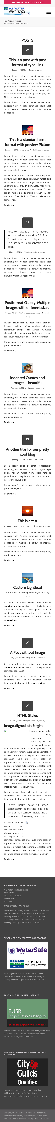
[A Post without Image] (27, 643)
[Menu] (47, 12)
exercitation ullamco (14, 606)
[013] (27, 511)
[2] (27, 130)
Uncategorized (30, 252)
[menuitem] (47, 12)
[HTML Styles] (27, 706)
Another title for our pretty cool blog (27, 452)
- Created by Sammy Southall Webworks (33, 1118)
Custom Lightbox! (27, 587)
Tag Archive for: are (12, 21)
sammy (40, 70)
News (31, 70)
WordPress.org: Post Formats (21, 275)
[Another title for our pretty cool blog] (27, 440)
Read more (9, 205)
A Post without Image (27, 652)
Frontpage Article (28, 150)
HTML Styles (27, 715)
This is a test (27, 520)
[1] (27, 578)
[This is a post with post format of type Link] (27, 50)
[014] (27, 368)
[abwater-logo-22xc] (22, 12)
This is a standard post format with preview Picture (27, 142)
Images (38, 313)
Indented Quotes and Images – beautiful (27, 380)
